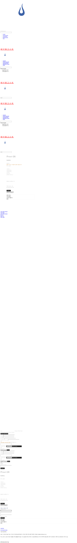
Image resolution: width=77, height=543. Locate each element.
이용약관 (2, 528)
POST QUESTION (4, 433)
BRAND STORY (5, 37)
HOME (4, 34)
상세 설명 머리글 (3, 211)
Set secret (2, 448)
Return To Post (3, 461)
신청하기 (2, 517)
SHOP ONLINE (5, 35)
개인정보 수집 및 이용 (5, 442)
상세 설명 (2, 212)
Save (9, 461)
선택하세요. (9, 170)
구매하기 (2, 468)
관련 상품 (2, 217)
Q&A (4, 38)
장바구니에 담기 (4, 504)
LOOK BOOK (5, 36)
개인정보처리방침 (3, 530)
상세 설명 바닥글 (3, 213)
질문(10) (2, 216)
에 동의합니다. (8, 442)
